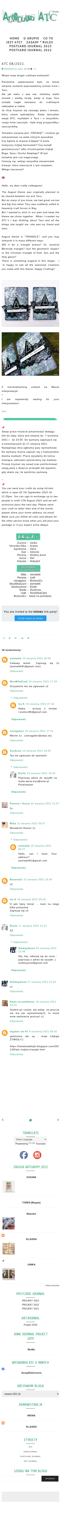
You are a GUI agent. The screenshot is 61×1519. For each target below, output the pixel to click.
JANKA (31, 1264)
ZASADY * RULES (39, 42)
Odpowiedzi (20, 697)
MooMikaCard (19, 681)
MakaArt (31, 1213)
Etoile (22, 773)
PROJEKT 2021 (30, 1308)
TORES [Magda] (31, 1202)
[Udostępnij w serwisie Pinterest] (28, 639)
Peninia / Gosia (20, 803)
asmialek (15, 658)
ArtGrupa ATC (28, 1505)
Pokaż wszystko (52, 1285)
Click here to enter (30, 618)
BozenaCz (16, 879)
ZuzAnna (15, 750)
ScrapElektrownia (31, 1372)
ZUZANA (31, 1177)
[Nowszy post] (3, 1120)
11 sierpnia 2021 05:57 (31, 823)
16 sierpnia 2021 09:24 (31, 899)
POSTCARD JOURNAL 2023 (30, 46)
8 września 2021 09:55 (43, 1031)
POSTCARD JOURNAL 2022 (30, 50)
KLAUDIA (31, 1239)
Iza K (21, 704)
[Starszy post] (58, 1120)
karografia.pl (50, 1506)
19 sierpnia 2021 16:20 (41, 773)
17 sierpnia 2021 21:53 (41, 982)
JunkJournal (30, 1452)
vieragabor (17, 731)
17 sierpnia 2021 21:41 (32, 925)
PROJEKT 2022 (30, 1304)
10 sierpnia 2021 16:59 (36, 658)
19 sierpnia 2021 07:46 (40, 704)
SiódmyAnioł (26, 948)
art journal (30, 1461)
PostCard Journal (30, 1456)
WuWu (31, 1349)
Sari (4, 411)
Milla (13, 823)
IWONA (31, 1415)
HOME (14, 38)
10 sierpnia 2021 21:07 (45, 803)
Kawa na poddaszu (22, 1001)
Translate (41, 1143)
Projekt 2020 (30, 1324)
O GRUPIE (31, 38)
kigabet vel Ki (19, 1031)
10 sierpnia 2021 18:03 (36, 750)
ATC (35, 69)
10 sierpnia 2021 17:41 (39, 731)
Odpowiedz (16, 671)
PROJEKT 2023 (30, 1300)
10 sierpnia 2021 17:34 (43, 681)
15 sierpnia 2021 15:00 (38, 879)
